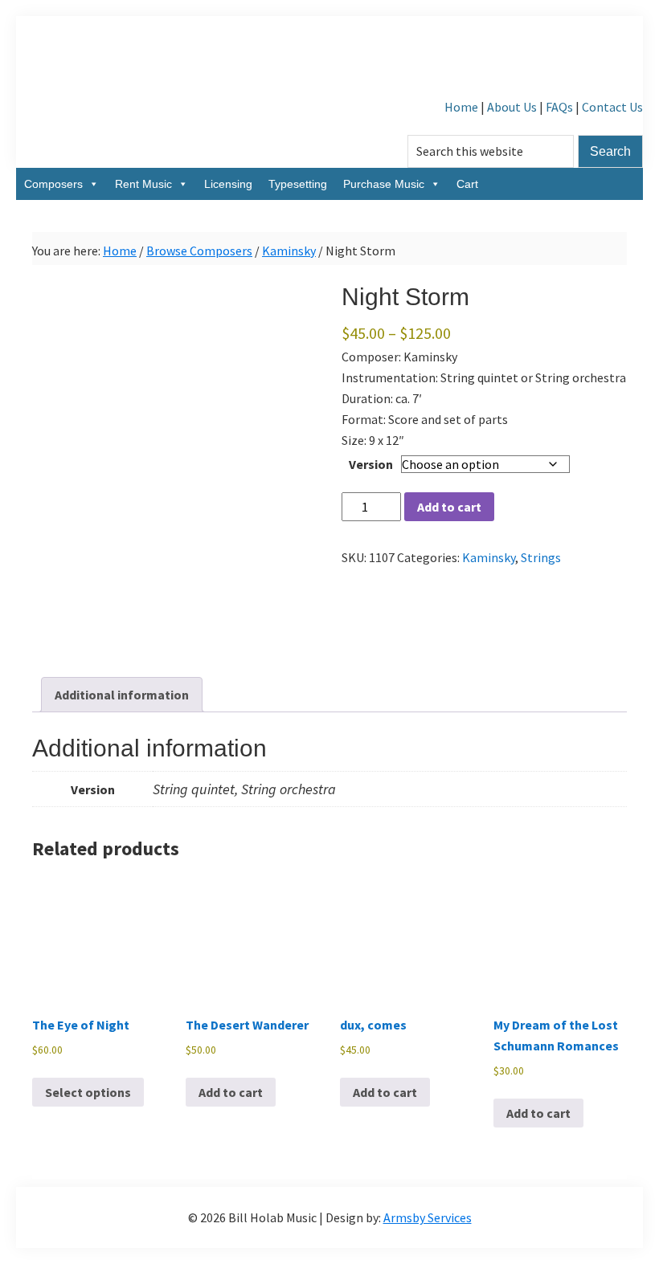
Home (461, 107)
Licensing (228, 183)
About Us (512, 107)
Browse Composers (199, 251)
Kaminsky (289, 251)
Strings (541, 557)
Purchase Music (383, 183)
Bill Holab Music (329, 56)
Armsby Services (427, 1217)
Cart (467, 183)
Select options (88, 1092)
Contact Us (612, 107)
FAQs (559, 107)
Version (371, 464)
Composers (53, 183)
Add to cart (449, 507)
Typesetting (297, 183)
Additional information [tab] (122, 695)
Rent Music (143, 183)
